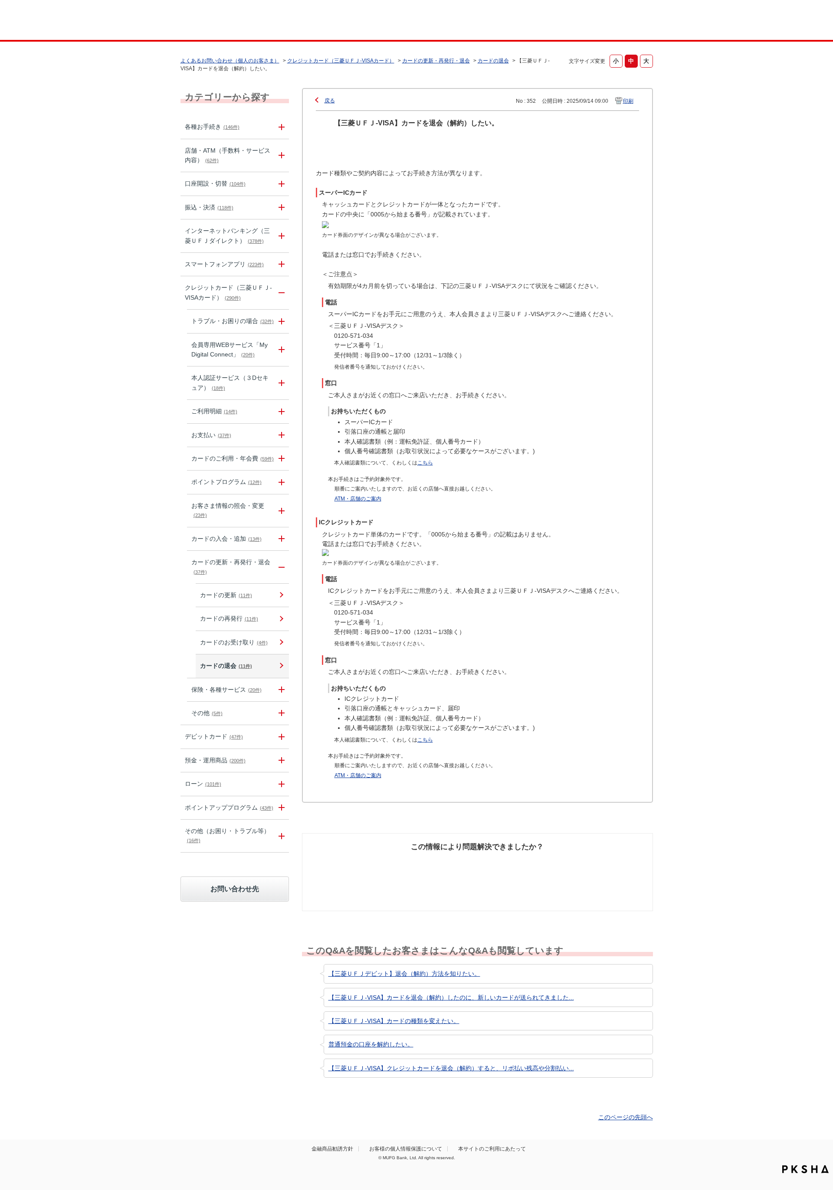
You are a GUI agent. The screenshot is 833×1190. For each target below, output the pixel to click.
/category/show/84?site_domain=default (280, 235)
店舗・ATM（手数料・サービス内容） (227, 155)
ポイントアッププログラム (229, 807)
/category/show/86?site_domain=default (280, 126)
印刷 (628, 101)
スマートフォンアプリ (224, 264)
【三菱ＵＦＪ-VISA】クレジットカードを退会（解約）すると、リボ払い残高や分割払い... (451, 1068)
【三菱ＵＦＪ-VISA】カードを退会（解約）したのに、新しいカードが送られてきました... (451, 997)
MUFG (254, 21)
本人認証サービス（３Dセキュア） (230, 382)
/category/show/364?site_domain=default (280, 349)
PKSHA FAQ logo (805, 1169)
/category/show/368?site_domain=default (280, 482)
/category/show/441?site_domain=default (280, 807)
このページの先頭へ (625, 1117)
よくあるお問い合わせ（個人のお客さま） (229, 61)
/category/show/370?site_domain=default (280, 538)
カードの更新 (226, 595)
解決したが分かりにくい (439, 868)
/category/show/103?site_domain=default (280, 783)
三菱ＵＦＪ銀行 (583, 21)
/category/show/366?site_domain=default (280, 435)
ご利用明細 (214, 411)
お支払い (211, 435)
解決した (347, 863)
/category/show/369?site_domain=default (280, 510)
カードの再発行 (229, 618)
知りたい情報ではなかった (589, 868)
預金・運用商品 (215, 760)
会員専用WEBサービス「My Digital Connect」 (229, 349)
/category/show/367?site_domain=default (280, 458)
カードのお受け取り (234, 642)
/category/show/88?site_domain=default (280, 183)
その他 (207, 712)
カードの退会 (493, 61)
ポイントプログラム (226, 481)
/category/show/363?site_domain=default (280, 321)
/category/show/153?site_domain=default (280, 264)
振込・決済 (209, 207)
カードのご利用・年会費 (232, 458)
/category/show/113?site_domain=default (280, 155)
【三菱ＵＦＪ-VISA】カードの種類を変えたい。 (393, 1020)
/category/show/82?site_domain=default (280, 760)
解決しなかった (509, 863)
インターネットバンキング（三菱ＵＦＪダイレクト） (227, 235)
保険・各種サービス (226, 689)
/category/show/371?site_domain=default (280, 567)
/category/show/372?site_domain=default (280, 689)
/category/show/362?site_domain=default (280, 292)
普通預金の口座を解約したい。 (370, 1044)
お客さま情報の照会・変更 (227, 510)
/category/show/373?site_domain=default (280, 713)
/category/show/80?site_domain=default (280, 207)
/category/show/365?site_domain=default (280, 411)
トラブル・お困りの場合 (232, 320)
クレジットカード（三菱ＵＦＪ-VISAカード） (340, 61)
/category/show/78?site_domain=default (280, 836)
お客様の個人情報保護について (405, 1149)
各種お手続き (212, 126)
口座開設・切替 (215, 183)
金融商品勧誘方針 (332, 1149)
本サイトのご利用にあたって (492, 1149)
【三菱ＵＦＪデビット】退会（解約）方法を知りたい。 (404, 973)
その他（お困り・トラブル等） (227, 835)
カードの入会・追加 (226, 538)
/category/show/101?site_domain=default (280, 736)
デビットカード (214, 736)
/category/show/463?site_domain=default (280, 382)
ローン (203, 783)
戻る (330, 101)
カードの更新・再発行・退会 (436, 61)
